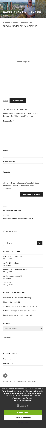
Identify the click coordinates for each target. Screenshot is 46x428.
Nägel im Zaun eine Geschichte (24, 311)
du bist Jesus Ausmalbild (12, 276)
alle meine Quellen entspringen (21, 298)
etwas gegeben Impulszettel (21, 315)
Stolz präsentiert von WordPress (25, 381)
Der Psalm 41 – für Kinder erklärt (15, 269)
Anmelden (7, 337)
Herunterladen (18, 100)
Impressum (7, 359)
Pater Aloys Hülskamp (22, 12)
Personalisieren (22, 423)
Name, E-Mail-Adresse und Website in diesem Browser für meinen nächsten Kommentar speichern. (22, 185)
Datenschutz (8, 363)
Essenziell (24, 406)
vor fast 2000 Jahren (11, 263)
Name (6, 150)
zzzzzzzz (5, 100)
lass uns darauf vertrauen (12, 257)
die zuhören (7, 282)
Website (6, 172)
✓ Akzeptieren (23, 412)
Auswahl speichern (23, 418)
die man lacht (15, 302)
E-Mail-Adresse (10, 161)
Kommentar (8, 121)
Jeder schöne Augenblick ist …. (27, 306)
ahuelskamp (26, 23)
